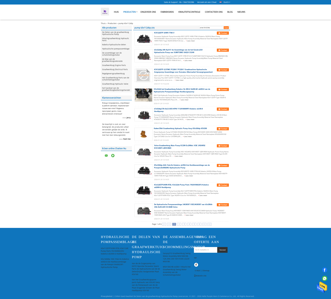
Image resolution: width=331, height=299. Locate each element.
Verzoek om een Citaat (206, 2)
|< (164, 224)
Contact (224, 33)
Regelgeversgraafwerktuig (113, 74)
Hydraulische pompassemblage (115, 49)
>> (204, 224)
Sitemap (205, 271)
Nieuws (241, 12)
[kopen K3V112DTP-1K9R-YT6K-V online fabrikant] (143, 38)
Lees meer (191, 41)
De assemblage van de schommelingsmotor (112, 54)
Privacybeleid (106, 296)
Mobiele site (201, 276)
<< (169, 224)
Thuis (103, 23)
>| (209, 224)
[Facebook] (325, 270)
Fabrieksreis (167, 12)
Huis (116, 12)
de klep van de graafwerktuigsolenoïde (112, 60)
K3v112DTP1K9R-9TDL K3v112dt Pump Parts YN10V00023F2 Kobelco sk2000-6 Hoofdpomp (114, 251)
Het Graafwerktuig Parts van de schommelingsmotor (115, 79)
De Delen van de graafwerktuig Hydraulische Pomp (115, 33)
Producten (129, 12)
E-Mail (197, 271)
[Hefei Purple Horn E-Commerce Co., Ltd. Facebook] (196, 265)
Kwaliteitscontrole (189, 12)
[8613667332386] (325, 278)
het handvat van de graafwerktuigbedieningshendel (116, 89)
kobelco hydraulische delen (114, 45)
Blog (230, 12)
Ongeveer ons (148, 12)
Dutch (226, 2)
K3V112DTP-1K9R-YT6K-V (164, 33)
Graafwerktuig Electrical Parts (115, 69)
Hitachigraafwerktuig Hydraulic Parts (115, 39)
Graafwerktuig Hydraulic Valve (115, 84)
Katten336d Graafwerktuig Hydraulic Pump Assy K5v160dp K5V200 (180, 128)
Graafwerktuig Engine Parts (114, 65)
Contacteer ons (214, 12)
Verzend (222, 250)
